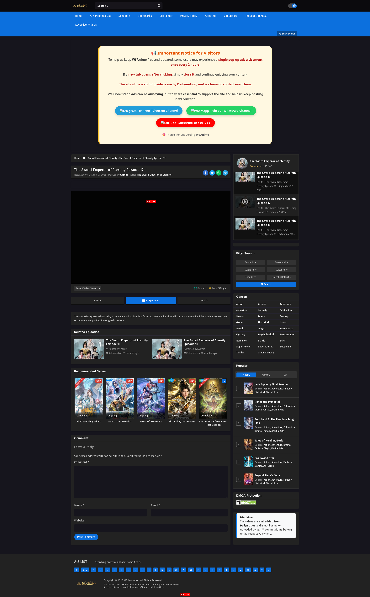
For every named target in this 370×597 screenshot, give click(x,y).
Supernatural (265, 346)
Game (239, 322)
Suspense (285, 346)
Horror (284, 322)
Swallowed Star (264, 458)
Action (239, 304)
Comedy (262, 310)
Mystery (240, 334)
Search (267, 284)
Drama (262, 316)
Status (280, 269)
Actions (262, 304)
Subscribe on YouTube (194, 122)
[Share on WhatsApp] (219, 173)
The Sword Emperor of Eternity (154, 174)
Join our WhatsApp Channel (231, 110)
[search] (159, 6)
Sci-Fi (283, 340)
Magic (261, 328)
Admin (124, 174)
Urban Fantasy (266, 352)
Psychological (266, 334)
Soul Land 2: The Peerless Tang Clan (274, 421)
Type (249, 277)
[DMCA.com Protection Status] (246, 503)
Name (79, 505)
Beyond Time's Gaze (267, 475)
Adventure (285, 304)
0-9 (85, 570)
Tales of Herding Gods (269, 440)
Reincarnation (287, 334)
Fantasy (284, 316)
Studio (249, 269)
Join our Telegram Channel (158, 110)
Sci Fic (261, 340)
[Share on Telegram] (226, 173)
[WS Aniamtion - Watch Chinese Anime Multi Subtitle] (80, 8)
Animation (241, 310)
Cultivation (286, 310)
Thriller (240, 352)
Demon (240, 316)
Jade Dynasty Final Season (271, 384)
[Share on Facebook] (206, 173)
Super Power (243, 346)
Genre (249, 262)
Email (155, 505)
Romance (241, 340)
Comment (81, 462)
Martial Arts (286, 328)
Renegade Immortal (267, 402)
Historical (263, 322)
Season (280, 262)
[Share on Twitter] (212, 173)
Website (79, 520)
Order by (280, 277)
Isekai (239, 328)
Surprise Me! (288, 33)
